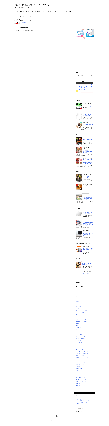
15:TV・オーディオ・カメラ (81, 342)
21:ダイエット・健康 (80, 355)
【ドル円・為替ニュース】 (82, 402)
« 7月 (80, 94)
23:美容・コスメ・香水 (80, 359)
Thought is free (61, 422)
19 (84, 89)
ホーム (17, 16)
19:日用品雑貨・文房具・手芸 (82, 351)
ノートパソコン (80, 340)
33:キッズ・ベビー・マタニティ (82, 381)
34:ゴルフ (78, 383)
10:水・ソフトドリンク (80, 329)
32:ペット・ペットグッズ (81, 379)
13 (86, 87)
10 (79, 87)
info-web (78, 398)
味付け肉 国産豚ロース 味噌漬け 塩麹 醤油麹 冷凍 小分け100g (88, 151)
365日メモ (79, 403)
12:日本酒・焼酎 (79, 334)
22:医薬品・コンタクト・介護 (82, 357)
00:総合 (77, 308)
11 (81, 87)
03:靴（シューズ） (79, 314)
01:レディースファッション (81, 310)
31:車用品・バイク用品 (80, 377)
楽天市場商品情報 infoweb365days (84, 400)
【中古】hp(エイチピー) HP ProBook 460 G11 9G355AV (88, 234)
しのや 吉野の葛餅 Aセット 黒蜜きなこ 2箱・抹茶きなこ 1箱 (87, 198)
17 (79, 89)
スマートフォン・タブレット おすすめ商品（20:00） (88, 249)
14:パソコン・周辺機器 (80, 338)
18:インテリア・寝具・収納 (81, 349)
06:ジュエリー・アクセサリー (82, 321)
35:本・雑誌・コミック (80, 385)
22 (91, 89)
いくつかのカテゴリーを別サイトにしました (84, 288)
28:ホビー (78, 370)
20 (86, 89)
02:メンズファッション (80, 312)
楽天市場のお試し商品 (80, 304)
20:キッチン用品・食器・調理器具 (82, 353)
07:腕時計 (78, 323)
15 (91, 87)
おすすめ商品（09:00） (87, 273)
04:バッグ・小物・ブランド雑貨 (82, 316)
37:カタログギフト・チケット (82, 390)
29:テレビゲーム (79, 372)
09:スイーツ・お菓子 (80, 327)
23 (76, 90)
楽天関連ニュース (79, 301)
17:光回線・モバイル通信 (81, 347)
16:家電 (77, 344)
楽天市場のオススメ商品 (80, 306)
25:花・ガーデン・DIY (80, 364)
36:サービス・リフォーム (81, 387)
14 (89, 87)
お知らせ (77, 299)
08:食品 (77, 325)
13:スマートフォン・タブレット (82, 336)
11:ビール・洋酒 (79, 331)
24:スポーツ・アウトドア (81, 362)
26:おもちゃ (78, 366)
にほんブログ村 (23, 22)
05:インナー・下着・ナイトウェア (82, 319)
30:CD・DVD (78, 375)
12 (84, 87)
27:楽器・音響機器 (79, 368)
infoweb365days (80, 399)
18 (81, 89)
